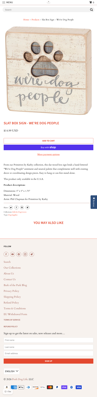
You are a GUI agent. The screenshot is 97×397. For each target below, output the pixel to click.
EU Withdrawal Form (15, 314)
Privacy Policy (11, 291)
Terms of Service (12, 319)
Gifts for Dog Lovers (19, 212)
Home (26, 19)
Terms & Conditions (15, 308)
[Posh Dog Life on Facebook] (6, 254)
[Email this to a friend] (27, 207)
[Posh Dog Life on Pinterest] (19, 254)
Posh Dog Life (20, 379)
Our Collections (12, 267)
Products (35, 19)
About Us (9, 273)
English (10, 371)
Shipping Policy (12, 297)
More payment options (48, 154)
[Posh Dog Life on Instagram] (26, 254)
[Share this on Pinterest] (21, 207)
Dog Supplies (12, 215)
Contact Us (10, 279)
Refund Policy (11, 302)
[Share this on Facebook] (16, 207)
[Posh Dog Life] (48, 2)
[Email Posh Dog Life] (32, 254)
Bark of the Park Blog (15, 285)
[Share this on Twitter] (10, 207)
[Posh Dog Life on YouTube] (13, 254)
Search (7, 262)
